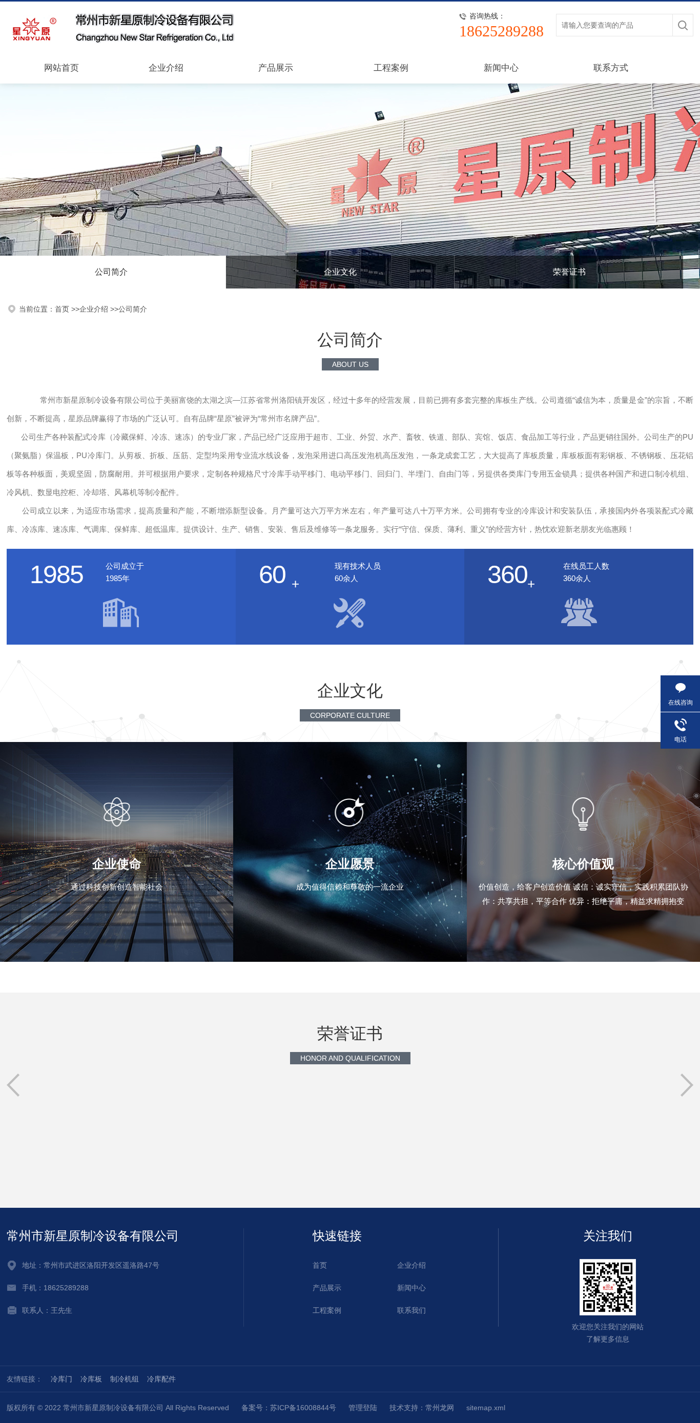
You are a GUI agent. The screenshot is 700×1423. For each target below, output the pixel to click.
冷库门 (61, 1379)
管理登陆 (362, 1408)
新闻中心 (501, 68)
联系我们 (411, 1310)
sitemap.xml (485, 1408)
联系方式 (610, 68)
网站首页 (61, 68)
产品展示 (275, 68)
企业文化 (340, 271)
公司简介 (132, 309)
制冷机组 (124, 1379)
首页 (320, 1265)
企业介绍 (166, 68)
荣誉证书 (569, 271)
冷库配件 (161, 1379)
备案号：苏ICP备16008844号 (288, 1408)
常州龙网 (439, 1408)
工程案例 (391, 68)
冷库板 (91, 1379)
